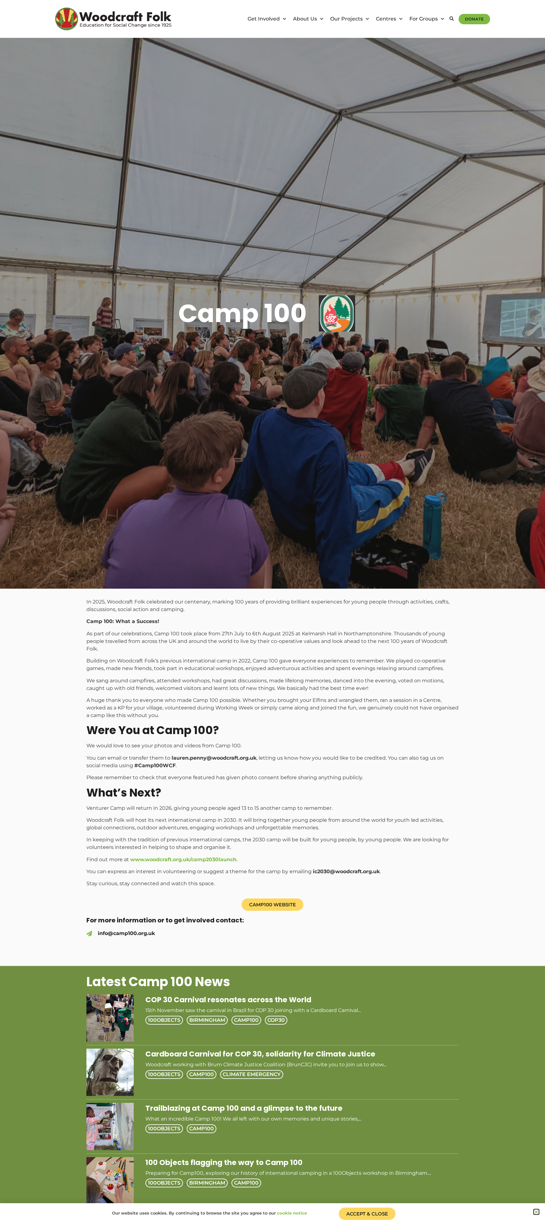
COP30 (276, 1020)
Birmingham (207, 1020)
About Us (305, 19)
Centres (386, 19)
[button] (451, 19)
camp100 (246, 1020)
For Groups (423, 19)
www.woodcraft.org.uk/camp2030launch (183, 859)
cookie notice (292, 1212)
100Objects (164, 1020)
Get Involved (264, 19)
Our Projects (346, 19)
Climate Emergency (252, 1074)
